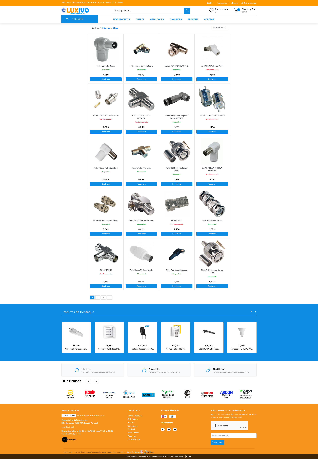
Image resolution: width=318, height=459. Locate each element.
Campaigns (176, 19)
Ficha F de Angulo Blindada (176, 270)
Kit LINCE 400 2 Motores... (175, 349)
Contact (209, 19)
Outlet (140, 19)
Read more (106, 79)
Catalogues (157, 19)
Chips (115, 28)
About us (193, 19)
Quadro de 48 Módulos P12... (76, 349)
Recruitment (133, 433)
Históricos (86, 369)
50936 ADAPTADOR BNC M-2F (177, 66)
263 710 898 (69, 415)
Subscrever (217, 442)
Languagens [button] (223, 3)
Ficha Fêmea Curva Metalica (141, 66)
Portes (131, 423)
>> (109, 297)
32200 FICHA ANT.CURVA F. (212, 66)
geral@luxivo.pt (67, 427)
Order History (134, 439)
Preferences (221, 9)
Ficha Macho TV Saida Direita (141, 270)
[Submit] (187, 11)
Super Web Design (133, 452)
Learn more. (178, 456)
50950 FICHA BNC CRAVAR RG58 (106, 116)
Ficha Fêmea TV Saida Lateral (106, 168)
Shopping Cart (249, 9)
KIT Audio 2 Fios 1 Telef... (142, 349)
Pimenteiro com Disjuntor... (242, 349)
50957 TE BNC (106, 270)
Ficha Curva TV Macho (106, 66)
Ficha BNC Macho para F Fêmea (105, 220)
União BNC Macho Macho (212, 220)
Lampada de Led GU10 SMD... (208, 349)
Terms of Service (135, 416)
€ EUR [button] (209, 3)
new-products (121, 19)
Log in (235, 3)
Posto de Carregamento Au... (109, 349)
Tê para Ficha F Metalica (141, 168)
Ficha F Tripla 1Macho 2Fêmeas (141, 220)
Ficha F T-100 (176, 220)
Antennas (106, 28)
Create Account (250, 3)
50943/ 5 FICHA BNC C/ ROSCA (212, 116)
